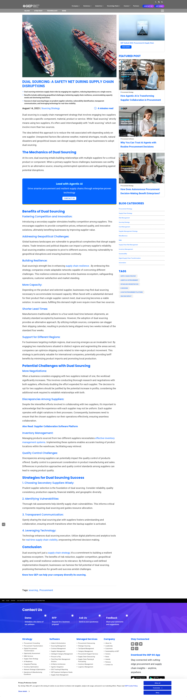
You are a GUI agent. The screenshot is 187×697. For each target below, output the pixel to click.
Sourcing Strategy (50, 108)
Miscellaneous (123, 235)
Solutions (86, 6)
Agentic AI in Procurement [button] (129, 280)
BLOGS (27, 11)
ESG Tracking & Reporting (59, 669)
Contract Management (58, 648)
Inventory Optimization (31, 667)
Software (54, 639)
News (107, 657)
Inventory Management (126, 249)
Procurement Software (127, 139)
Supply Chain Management (59, 675)
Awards (107, 659)
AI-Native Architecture (58, 664)
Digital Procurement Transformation (30, 650)
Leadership (108, 646)
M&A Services (28, 656)
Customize (156, 688)
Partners (136, 6)
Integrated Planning (30, 664)
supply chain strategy (59, 552)
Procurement (46, 590)
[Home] (31, 6)
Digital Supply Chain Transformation (130, 258)
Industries (99, 6)
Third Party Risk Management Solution (60, 660)
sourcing (33, 590)
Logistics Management (85, 667)
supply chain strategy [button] (128, 276)
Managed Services (87, 639)
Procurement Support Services (88, 654)
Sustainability (123, 253)
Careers (126, 6)
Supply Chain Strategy (125, 213)
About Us (108, 643)
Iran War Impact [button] (126, 296)
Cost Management (124, 227)
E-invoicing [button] (124, 288)
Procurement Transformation (33, 646)
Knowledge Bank (113, 6)
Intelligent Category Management (62, 654)
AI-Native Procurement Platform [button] (132, 292)
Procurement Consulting (32, 643)
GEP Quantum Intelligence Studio (62, 672)
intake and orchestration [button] (129, 284)
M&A (120, 240)
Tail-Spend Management (86, 648)
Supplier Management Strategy (128, 231)
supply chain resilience (77, 265)
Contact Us (148, 6)
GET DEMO (159, 6)
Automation (122, 262)
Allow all (157, 683)
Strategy (38, 11)
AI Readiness (28, 661)
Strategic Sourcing (84, 646)
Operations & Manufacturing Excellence (33, 673)
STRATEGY (13, 600)
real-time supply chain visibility (41, 539)
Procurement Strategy (127, 92)
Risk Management (124, 218)
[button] (158, 2)
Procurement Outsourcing (86, 643)
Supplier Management (58, 651)
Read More (126, 47)
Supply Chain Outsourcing (86, 657)
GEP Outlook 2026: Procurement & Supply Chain (137, 43)
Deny (157, 692)
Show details (22, 691)
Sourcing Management (58, 646)
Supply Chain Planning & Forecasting (86, 660)
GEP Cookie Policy (131, 686)
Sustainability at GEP (112, 651)
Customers (109, 648)
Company (75, 6)
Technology (52, 11)
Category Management (85, 651)
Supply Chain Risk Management (128, 244)
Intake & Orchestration (58, 643)
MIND (64, 11)
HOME (3, 600)
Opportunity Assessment (32, 653)
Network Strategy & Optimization (34, 669)
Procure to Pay (56, 657)
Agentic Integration (57, 667)
